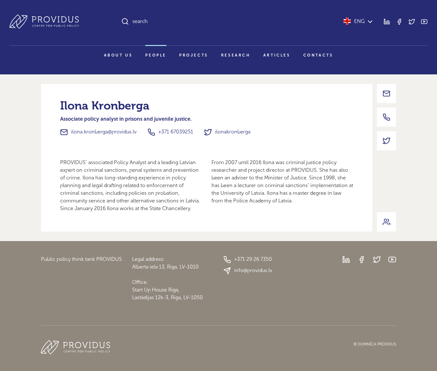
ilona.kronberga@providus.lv (104, 132)
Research (235, 55)
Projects (193, 55)
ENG (359, 21)
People (155, 55)
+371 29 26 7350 (253, 259)
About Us (118, 55)
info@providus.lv (253, 270)
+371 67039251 (175, 132)
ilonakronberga (232, 132)
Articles (276, 55)
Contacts (318, 55)
